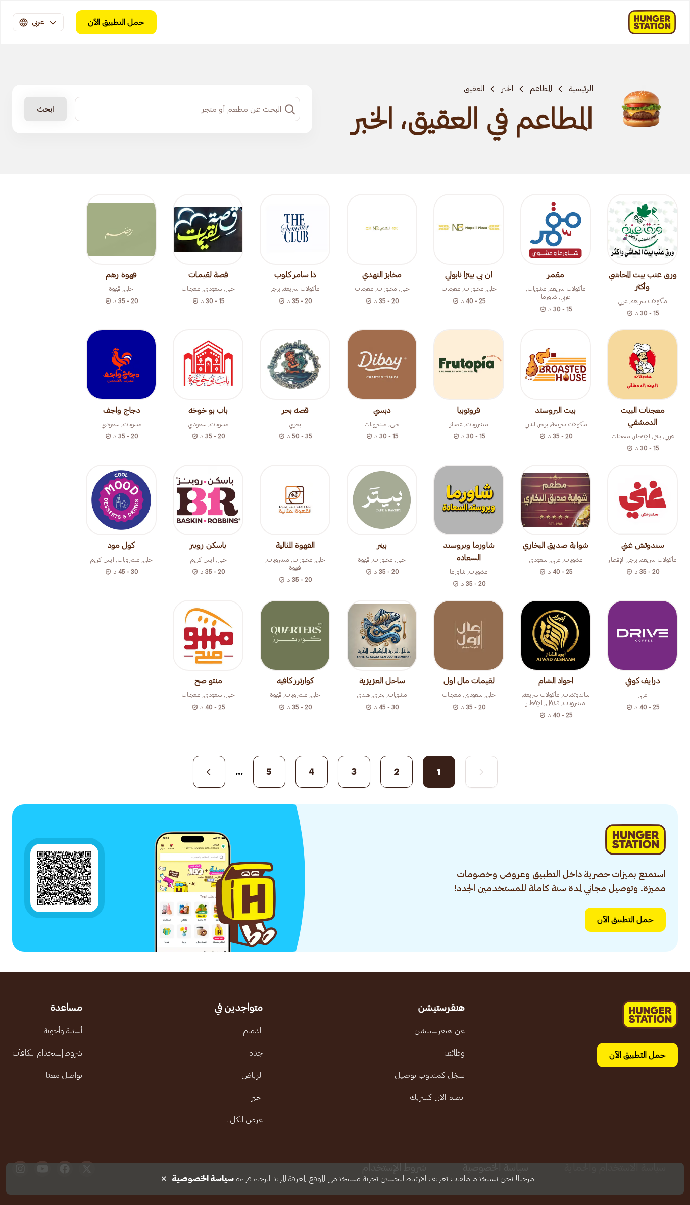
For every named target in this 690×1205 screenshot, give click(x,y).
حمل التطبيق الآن (116, 22)
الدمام (253, 1031)
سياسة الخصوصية (203, 1179)
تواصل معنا (64, 1075)
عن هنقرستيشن (439, 1031)
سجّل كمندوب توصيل (430, 1075)
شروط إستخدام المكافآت (47, 1053)
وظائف (454, 1053)
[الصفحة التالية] (209, 772)
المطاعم (541, 89)
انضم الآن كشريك (437, 1097)
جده (256, 1053)
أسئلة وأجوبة (63, 1031)
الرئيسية (581, 89)
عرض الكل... (244, 1120)
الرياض (252, 1075)
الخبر (507, 89)
